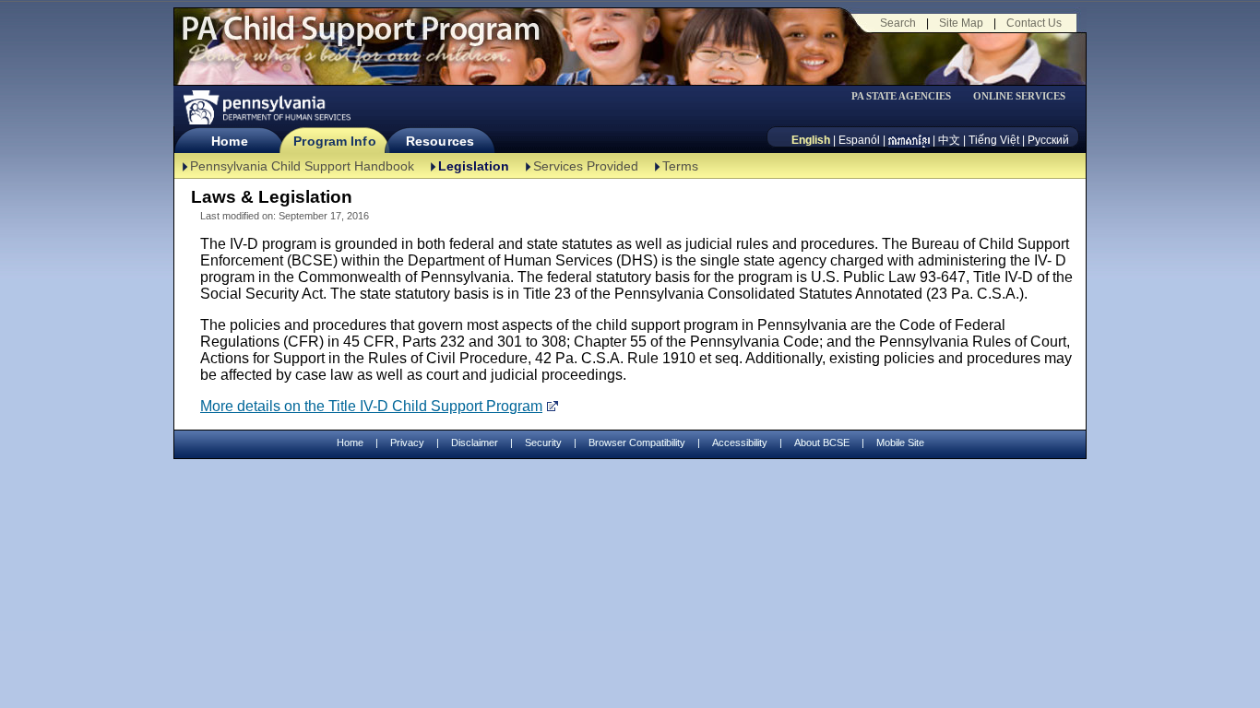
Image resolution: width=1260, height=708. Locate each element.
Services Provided (585, 166)
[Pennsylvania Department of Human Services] (266, 107)
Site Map (961, 23)
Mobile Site (900, 442)
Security (543, 442)
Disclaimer (474, 442)
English (810, 140)
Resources (440, 141)
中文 (949, 140)
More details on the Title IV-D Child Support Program (371, 406)
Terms (680, 166)
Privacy (407, 443)
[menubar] (907, 96)
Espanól (859, 140)
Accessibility (739, 442)
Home (229, 141)
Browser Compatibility (636, 442)
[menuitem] (907, 96)
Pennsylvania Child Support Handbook (302, 166)
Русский (1048, 140)
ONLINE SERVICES (1019, 96)
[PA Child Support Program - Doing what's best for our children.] (361, 39)
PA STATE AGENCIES (901, 96)
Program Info (334, 141)
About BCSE (822, 442)
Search (898, 23)
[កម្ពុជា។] (909, 140)
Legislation (473, 166)
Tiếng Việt (994, 140)
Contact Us (1034, 23)
